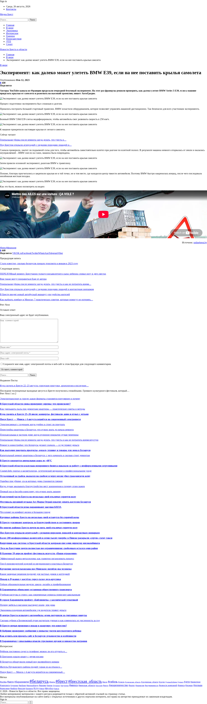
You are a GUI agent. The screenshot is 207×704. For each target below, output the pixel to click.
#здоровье (14, 685)
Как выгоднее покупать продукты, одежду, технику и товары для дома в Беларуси (45, 450)
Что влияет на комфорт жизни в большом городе (25, 512)
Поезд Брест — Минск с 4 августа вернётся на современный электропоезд (40, 419)
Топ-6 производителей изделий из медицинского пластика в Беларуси (36, 563)
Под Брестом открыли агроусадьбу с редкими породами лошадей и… (36, 145)
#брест (62, 681)
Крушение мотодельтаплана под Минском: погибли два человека (36, 569)
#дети (187, 681)
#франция (11, 247)
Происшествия (13, 38)
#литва (49, 685)
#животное (195, 682)
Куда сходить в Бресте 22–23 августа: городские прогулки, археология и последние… (44, 385)
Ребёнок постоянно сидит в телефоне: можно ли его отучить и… (33, 651)
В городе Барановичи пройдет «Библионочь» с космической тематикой (39, 600)
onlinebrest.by (200, 242)
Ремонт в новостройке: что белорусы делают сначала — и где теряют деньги (39, 445)
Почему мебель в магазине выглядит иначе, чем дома (27, 605)
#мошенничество (118, 685)
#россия (21, 688)
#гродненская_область (149, 682)
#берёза (52, 682)
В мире (9, 28)
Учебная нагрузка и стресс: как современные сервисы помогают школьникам (40, 594)
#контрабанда (32, 685)
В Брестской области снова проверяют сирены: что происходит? (35, 404)
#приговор (5, 688)
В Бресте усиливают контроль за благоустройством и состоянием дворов (40, 522)
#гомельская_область (132, 682)
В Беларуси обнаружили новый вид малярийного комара (29, 661)
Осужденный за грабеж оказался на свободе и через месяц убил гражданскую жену (45, 476)
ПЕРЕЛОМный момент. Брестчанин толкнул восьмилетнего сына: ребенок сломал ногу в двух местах (53, 273)
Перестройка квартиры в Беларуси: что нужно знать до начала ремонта (37, 429)
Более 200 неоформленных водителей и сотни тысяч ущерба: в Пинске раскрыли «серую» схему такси (56, 538)
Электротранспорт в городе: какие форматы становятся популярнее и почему (40, 398)
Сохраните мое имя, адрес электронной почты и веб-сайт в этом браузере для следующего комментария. (57, 364)
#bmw (3, 247)
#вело (104, 682)
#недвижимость (151, 685)
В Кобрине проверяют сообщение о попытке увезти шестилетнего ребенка (40, 631)
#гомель (121, 682)
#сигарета (29, 689)
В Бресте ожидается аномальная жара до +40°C (26, 460)
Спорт (9, 44)
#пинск (181, 685)
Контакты (11, 9)
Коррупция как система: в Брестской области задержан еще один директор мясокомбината (50, 543)
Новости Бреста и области (13, 49)
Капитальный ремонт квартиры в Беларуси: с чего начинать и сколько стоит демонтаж (45, 455)
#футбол (49, 688)
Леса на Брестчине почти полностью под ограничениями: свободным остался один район (49, 548)
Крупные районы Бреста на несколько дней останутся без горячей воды (39, 517)
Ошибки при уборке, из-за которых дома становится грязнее (31, 481)
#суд (36, 688)
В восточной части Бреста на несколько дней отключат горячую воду (38, 496)
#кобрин (22, 685)
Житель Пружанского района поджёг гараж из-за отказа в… (31, 667)
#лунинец (56, 685)
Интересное (12, 33)
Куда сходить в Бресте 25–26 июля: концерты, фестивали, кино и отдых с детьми (44, 414)
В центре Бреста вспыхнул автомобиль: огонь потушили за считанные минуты (43, 615)
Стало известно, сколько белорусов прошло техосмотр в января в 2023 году (39, 263)
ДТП (8, 41)
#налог (132, 685)
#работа (13, 688)
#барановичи (21, 681)
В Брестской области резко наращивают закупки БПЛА (30, 507)
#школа (56, 688)
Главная (10, 25)
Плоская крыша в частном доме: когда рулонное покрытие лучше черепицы (39, 434)
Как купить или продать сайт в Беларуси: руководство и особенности (38, 636)
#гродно (162, 682)
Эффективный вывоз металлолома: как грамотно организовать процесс (37, 558)
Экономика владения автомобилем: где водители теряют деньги (33, 610)
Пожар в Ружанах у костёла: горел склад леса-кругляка (30, 579)
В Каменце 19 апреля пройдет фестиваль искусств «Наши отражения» (38, 553)
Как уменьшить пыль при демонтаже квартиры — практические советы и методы (42, 409)
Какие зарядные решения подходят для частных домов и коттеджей (35, 574)
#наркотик (139, 685)
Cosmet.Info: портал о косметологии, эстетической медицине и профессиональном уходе (46, 471)
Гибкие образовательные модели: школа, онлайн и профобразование (35, 584)
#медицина (65, 685)
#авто (10, 681)
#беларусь (39, 681)
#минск (73, 685)
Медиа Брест (6, 14)
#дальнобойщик (171, 682)
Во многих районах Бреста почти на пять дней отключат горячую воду (39, 527)
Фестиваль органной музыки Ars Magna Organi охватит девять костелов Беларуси (45, 502)
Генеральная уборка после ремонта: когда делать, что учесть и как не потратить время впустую (49, 440)
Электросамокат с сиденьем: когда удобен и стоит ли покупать (32, 424)
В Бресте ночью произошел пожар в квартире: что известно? (33, 625)
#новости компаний (168, 685)
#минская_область (86, 685)
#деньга (180, 682)
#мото (105, 685)
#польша (197, 685)
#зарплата (5, 685)
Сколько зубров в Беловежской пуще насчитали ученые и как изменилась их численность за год (50, 620)
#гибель (113, 681)
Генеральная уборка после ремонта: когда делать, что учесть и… (33, 140)
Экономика (12, 30)
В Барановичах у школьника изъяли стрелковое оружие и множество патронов (43, 641)
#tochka (3, 682)
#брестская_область (85, 681)
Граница (10, 36)
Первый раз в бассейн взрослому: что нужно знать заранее (30, 491)
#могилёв (99, 685)
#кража (42, 685)
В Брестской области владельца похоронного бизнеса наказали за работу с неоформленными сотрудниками (58, 465)
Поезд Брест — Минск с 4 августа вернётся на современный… (32, 672)
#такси (41, 688)
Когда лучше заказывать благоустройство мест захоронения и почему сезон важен (42, 486)
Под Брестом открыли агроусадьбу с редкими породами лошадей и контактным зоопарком (50, 532)
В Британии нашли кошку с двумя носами (21, 656)
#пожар (189, 685)
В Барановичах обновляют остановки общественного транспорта (36, 589)
